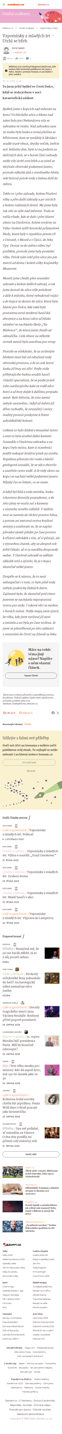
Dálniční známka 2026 (43, 1322)
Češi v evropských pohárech (30, 1356)
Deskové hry (16, 1387)
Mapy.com (30, 1348)
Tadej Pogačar (39, 1267)
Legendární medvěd (12, 1032)
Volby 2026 (8, 1255)
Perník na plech (40, 1307)
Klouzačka (23, 1368)
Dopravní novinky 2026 (43, 1326)
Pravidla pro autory (20, 1409)
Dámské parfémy (33, 1383)
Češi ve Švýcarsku (11, 1330)
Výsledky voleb (9, 1263)
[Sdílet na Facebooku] (53, 712)
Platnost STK (39, 1339)
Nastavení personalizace (30, 1414)
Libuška (6, 1091)
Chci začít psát (29, 762)
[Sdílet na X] (57, 712)
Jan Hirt (36, 1263)
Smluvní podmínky (44, 1400)
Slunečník (12, 1368)
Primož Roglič (39, 1272)
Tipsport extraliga (11, 1295)
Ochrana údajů (42, 1405)
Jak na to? (31, 771)
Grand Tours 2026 (41, 1276)
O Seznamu (25, 1400)
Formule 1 (7, 1303)
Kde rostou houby (22, 1352)
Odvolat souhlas (42, 1409)
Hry (5, 1066)
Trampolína (50, 1363)
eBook (10, 58)
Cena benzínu (39, 1352)
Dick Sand (18, 48)
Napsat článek (31, 675)
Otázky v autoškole (41, 1334)
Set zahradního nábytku (41, 1368)
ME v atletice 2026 (11, 1299)
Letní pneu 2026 (40, 1318)
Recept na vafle (40, 1303)
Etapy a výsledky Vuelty (43, 1259)
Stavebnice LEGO (15, 1383)
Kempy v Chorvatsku (12, 1318)
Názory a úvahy (13, 1036)
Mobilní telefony (41, 1379)
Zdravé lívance (39, 1295)
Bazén (22, 1363)
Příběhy (8, 949)
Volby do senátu (10, 1272)
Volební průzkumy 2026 (14, 1259)
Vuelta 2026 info (40, 1255)
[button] (52, 953)
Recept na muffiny (41, 1291)
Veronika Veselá (10, 1003)
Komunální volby (10, 1276)
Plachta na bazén (35, 1363)
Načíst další (31, 1154)
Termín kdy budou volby (14, 1267)
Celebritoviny (9, 1124)
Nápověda (15, 1405)
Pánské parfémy (30, 1392)
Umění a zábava (13, 851)
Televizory (28, 1387)
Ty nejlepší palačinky (42, 1286)
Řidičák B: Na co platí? (43, 1330)
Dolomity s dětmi (11, 1339)
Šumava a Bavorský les (13, 1326)
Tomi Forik (8, 969)
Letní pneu (48, 1383)
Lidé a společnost (15, 830)
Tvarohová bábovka (42, 1299)
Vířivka (37, 1372)
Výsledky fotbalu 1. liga (13, 1291)
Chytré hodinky (42, 1387)
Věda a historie (13, 974)
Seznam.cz (43, 4)
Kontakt (27, 1405)
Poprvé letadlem (10, 1322)
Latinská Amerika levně (13, 1334)
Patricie (6, 944)
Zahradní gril (26, 1372)
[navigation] (3, 4)
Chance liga (8, 1286)
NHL (5, 1307)
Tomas (5, 1061)
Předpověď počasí (45, 1348)
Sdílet (21, 58)
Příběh (27, 724)
